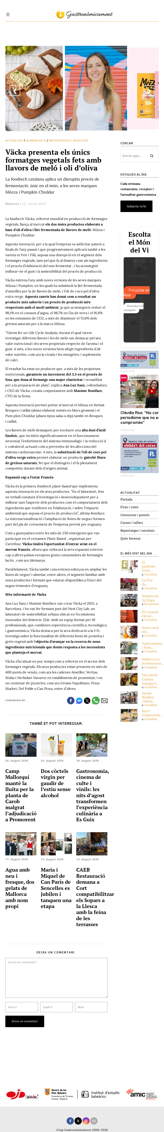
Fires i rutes (129, 507)
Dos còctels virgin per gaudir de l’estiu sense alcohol (56, 783)
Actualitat (14, 140)
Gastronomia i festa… (152, 645)
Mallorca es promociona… (153, 661)
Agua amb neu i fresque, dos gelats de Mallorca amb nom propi (19, 888)
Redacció (12, 203)
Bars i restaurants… (152, 713)
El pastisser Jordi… (149, 566)
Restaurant (151, 604)
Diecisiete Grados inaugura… (150, 679)
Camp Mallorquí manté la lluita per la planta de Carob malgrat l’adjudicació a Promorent (21, 795)
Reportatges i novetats (68, 140)
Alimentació (36, 140)
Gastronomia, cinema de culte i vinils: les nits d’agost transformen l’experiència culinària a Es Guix (92, 795)
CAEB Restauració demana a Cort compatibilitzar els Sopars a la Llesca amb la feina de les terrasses (95, 897)
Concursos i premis (134, 515)
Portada (126, 499)
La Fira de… (147, 582)
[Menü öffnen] (7, 14)
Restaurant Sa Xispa (150, 598)
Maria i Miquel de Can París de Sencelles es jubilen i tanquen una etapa (56, 888)
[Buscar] (152, 156)
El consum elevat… (150, 614)
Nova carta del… (150, 630)
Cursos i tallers (131, 522)
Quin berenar (130, 538)
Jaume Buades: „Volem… (148, 697)
